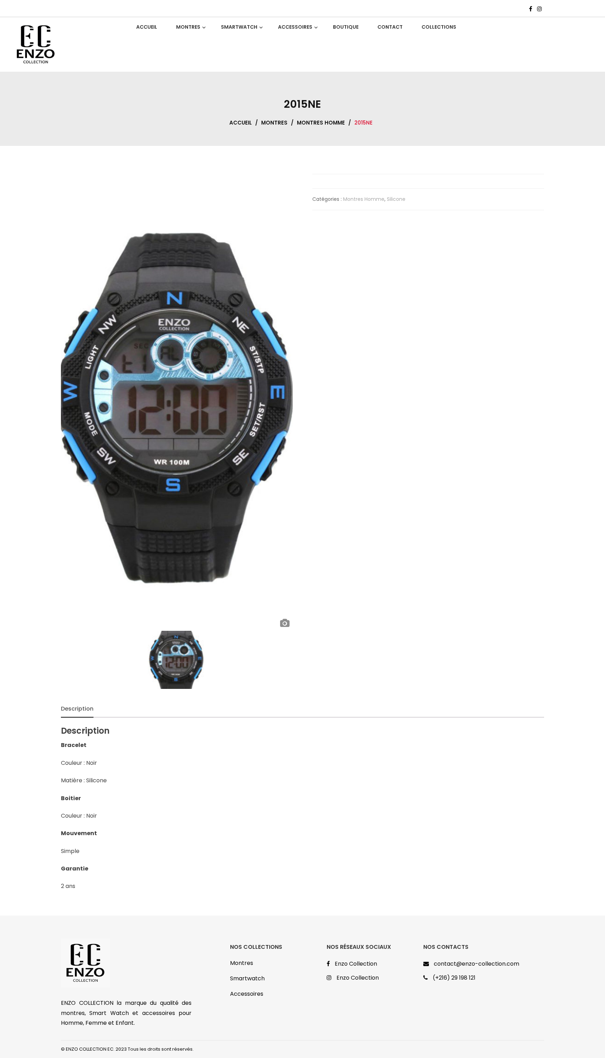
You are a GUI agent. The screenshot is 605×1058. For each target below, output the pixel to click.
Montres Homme (321, 122)
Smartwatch (247, 978)
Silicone (396, 199)
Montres (274, 122)
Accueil (240, 122)
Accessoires (246, 994)
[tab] (77, 709)
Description (77, 709)
